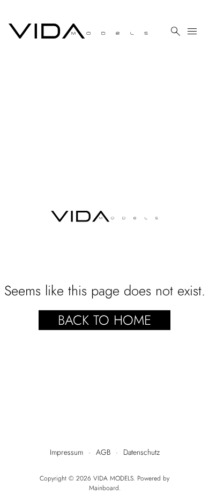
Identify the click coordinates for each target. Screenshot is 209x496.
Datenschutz (141, 452)
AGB (103, 452)
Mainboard (104, 488)
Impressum (66, 452)
